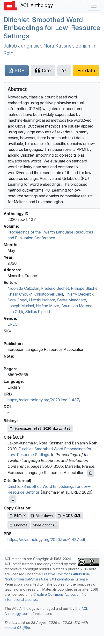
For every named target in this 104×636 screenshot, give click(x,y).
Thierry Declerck (79, 294)
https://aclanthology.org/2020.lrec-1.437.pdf (46, 539)
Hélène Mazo (47, 305)
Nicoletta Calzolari (23, 288)
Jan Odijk (15, 311)
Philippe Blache (84, 288)
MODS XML (72, 516)
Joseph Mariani (20, 305)
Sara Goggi (17, 300)
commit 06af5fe (17, 628)
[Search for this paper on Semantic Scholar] (64, 70)
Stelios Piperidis (38, 311)
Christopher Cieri (48, 294)
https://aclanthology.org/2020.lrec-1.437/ (44, 399)
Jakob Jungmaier (22, 46)
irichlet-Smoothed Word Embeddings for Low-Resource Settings (52, 28)
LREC (12, 324)
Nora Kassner (58, 46)
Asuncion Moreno (77, 305)
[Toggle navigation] (93, 6)
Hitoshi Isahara (42, 300)
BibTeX (20, 516)
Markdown (44, 516)
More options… (45, 525)
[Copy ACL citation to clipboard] (90, 473)
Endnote (21, 525)
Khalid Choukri (19, 294)
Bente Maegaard (71, 300)
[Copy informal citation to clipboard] (12, 499)
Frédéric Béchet (55, 288)
